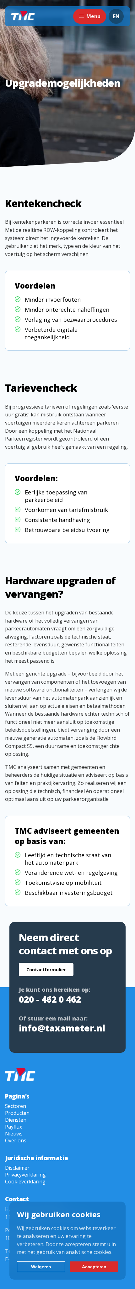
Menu (93, 16)
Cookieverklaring (25, 1181)
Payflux (13, 1126)
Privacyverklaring (25, 1174)
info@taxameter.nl (62, 1028)
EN (116, 16)
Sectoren (15, 1106)
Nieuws (14, 1133)
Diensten (15, 1119)
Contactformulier (46, 970)
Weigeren (41, 1266)
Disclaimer (17, 1167)
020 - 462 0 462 (50, 999)
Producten (17, 1112)
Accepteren (94, 1266)
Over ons (15, 1140)
